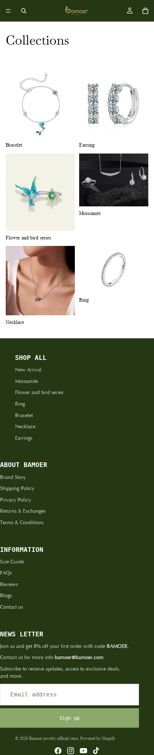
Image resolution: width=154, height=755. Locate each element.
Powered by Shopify (97, 738)
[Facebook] (58, 750)
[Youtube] (83, 750)
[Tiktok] (96, 750)
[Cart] (145, 11)
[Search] (24, 11)
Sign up (69, 718)
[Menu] (8, 11)
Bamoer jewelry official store (53, 738)
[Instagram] (70, 750)
